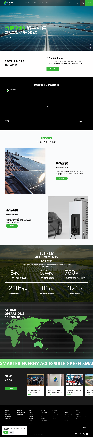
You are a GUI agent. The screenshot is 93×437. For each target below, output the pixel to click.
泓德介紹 (7, 412)
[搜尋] (82, 3)
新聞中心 (31, 412)
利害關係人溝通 (68, 414)
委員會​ (42, 416)
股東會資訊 (55, 414)
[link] (46, 25)
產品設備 (41, 3)
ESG (63, 3)
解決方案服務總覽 (21, 412)
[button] (29, 399)
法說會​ (54, 416)
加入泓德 (69, 3)
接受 (5, 432)
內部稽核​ (43, 418)
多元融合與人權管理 (81, 416)
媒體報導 (31, 416)
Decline (11, 432)
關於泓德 (27, 3)
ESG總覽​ (66, 412)
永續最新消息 (67, 418)
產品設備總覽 (20, 414)
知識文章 (31, 418)
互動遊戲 (66, 421)
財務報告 (55, 412)
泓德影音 (31, 423)
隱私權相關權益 (37, 434)
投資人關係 (56, 3)
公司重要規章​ (44, 421)
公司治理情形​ (44, 412)
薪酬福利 (78, 414)
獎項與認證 (7, 418)
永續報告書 (67, 416)
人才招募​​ (78, 412)
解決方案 (34, 3)
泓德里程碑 (7, 414)
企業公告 (31, 414)
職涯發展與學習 (80, 418)
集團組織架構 (8, 416)
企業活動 (31, 421)
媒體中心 (48, 3)
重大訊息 (55, 418)
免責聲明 (43, 434)
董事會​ (42, 414)
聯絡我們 (89, 3)
